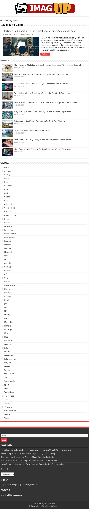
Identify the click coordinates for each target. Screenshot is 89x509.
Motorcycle (9, 329)
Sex (5, 377)
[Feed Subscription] (88, 25)
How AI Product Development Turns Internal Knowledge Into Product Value (45, 102)
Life (5, 311)
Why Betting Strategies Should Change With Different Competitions (42, 112)
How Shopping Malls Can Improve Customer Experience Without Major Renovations (49, 65)
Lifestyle (7, 315)
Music (18, 34)
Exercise (7, 241)
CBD (6, 200)
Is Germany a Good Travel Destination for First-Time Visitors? (39, 121)
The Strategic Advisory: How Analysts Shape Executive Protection (41, 84)
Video (6, 418)
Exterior (7, 245)
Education (8, 230)
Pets (6, 348)
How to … (8, 289)
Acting (7, 167)
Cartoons (8, 193)
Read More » (45, 54)
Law (6, 307)
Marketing (8, 322)
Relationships (10, 359)
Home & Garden (10, 285)
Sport (6, 385)
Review (7, 366)
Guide (6, 278)
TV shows (8, 407)
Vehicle (7, 414)
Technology (9, 392)
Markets (7, 326)
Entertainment (10, 234)
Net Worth (8, 341)
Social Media (9, 381)
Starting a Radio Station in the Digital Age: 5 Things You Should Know (39, 31)
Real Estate (8, 355)
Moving (7, 333)
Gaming (7, 267)
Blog (6, 182)
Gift (5, 274)
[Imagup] (44, 8)
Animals (7, 171)
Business (8, 186)
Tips (6, 400)
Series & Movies (10, 374)
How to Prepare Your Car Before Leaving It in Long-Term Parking (41, 74)
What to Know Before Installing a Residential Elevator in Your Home (42, 93)
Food (6, 256)
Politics (7, 352)
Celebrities (8, 204)
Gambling (8, 263)
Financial (8, 252)
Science (7, 370)
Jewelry (7, 300)
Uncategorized (10, 411)
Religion (7, 363)
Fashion (7, 248)
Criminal (8, 211)
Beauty (7, 175)
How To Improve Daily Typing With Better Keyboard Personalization (42, 140)
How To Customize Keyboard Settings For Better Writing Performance (43, 149)
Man (6, 318)
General (7, 270)
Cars (6, 189)
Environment (9, 237)
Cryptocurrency (10, 215)
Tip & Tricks (9, 396)
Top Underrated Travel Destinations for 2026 (33, 130)
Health (7, 282)
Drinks (7, 223)
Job (5, 304)
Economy (8, 226)
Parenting (8, 344)
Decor (6, 219)
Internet (7, 296)
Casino (7, 197)
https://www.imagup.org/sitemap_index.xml (19, 485)
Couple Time (9, 208)
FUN (6, 259)
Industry (7, 293)
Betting (7, 178)
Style (6, 388)
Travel (7, 403)
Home (5, 20)
